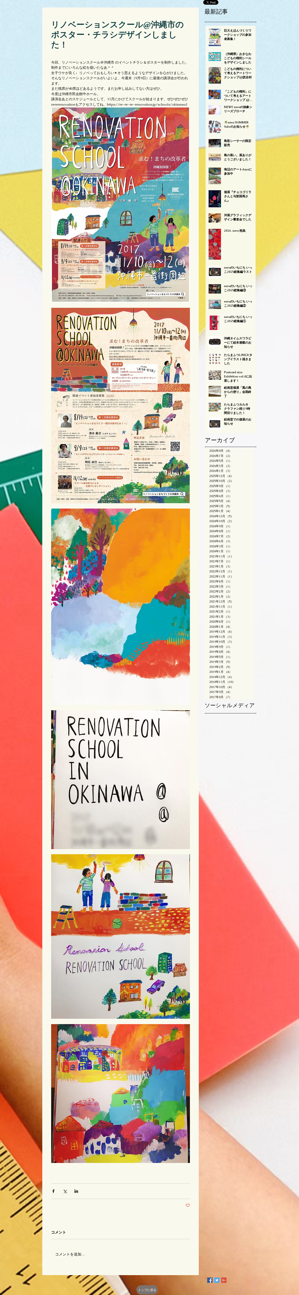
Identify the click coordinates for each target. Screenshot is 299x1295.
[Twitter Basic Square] (217, 1280)
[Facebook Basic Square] (210, 1280)
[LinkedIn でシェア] (76, 1191)
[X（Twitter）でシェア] (65, 1191)
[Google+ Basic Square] (224, 1280)
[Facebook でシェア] (53, 1191)
